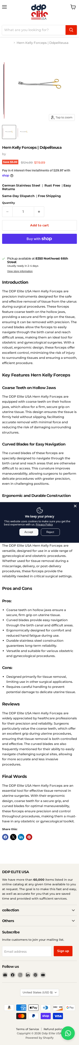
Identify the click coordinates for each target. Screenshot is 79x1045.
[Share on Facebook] (5, 837)
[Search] (71, 30)
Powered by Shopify (39, 1037)
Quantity (8, 202)
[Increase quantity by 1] (39, 211)
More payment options (39, 248)
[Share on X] (13, 837)
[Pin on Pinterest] (29, 837)
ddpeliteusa (16, 154)
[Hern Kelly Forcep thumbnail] (24, 132)
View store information (20, 271)
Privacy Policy (44, 524)
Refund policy (53, 1029)
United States (38, 992)
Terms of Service (27, 1029)
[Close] (75, 506)
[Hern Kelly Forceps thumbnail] (9, 132)
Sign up (63, 951)
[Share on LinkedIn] (21, 837)
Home (7, 42)
